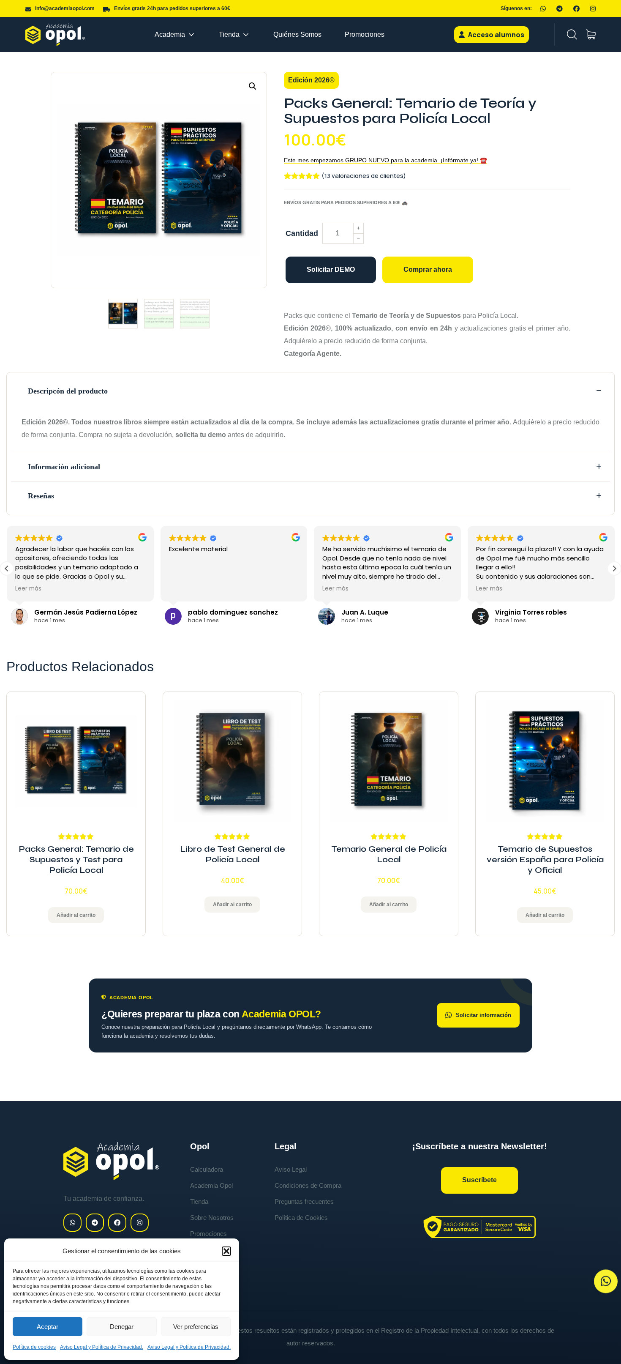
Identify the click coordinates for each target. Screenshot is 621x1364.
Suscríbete (479, 1180)
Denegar (121, 1326)
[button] (226, 1251)
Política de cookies (34, 1347)
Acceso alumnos (495, 34)
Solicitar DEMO (331, 269)
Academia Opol (211, 1185)
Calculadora (206, 1169)
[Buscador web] (572, 35)
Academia (170, 34)
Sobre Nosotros (212, 1217)
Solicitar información (483, 1015)
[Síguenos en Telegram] (559, 8)
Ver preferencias (195, 1326)
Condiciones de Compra (308, 1185)
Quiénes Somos (297, 34)
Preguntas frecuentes (304, 1201)
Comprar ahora (427, 269)
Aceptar (47, 1326)
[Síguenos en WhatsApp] (543, 8)
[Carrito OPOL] (591, 35)
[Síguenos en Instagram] (593, 8)
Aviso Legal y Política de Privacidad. (101, 1347)
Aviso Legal (291, 1169)
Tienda (229, 34)
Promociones (364, 34)
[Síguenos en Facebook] (576, 8)
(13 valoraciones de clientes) (363, 175)
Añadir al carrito (76, 915)
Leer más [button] (28, 589)
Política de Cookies (301, 1217)
